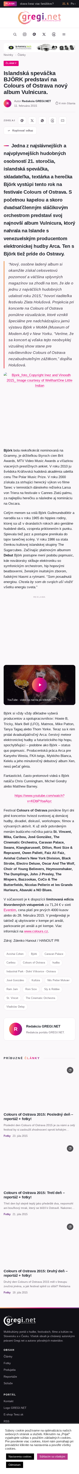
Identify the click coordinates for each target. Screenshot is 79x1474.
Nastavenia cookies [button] (20, 1456)
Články (22, 54)
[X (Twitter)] (44, 34)
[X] (32, 121)
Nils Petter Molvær (58, 980)
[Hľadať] (15, 34)
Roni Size (31, 989)
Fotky (7, 1363)
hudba (56, 962)
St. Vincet (12, 998)
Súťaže (8, 1383)
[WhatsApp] (42, 121)
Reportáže (10, 1376)
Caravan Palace (54, 953)
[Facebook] (34, 34)
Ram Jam (12, 989)
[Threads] (54, 34)
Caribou (10, 962)
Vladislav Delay (15, 1006)
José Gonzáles (15, 980)
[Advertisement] (39, 629)
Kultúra (36, 980)
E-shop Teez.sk (13, 1414)
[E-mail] (63, 121)
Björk (34, 953)
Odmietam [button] (15, 1464)
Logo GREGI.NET (15, 1407)
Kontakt (8, 1401)
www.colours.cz (36, 931)
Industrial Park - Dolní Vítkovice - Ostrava (31, 971)
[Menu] (64, 34)
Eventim (10, 910)
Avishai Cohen (14, 953)
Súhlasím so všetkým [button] (52, 1456)
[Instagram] (24, 34)
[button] (39, 685)
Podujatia (10, 1369)
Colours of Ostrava (34, 962)
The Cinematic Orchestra (40, 998)
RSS (6, 1421)
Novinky (8, 54)
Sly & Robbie (52, 989)
